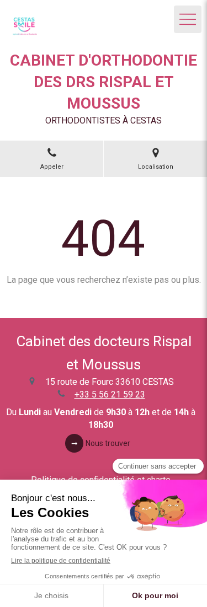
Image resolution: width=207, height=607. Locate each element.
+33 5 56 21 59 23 (110, 394)
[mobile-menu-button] (187, 19)
